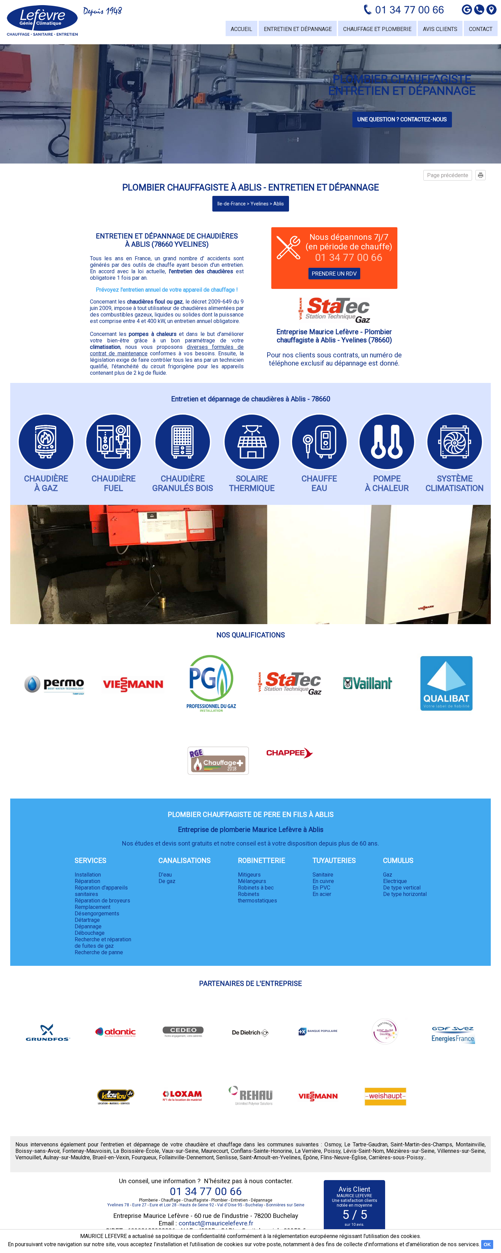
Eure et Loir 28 (163, 1205)
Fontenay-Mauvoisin (86, 1151)
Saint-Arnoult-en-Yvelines (270, 1157)
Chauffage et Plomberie (377, 29)
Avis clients (440, 29)
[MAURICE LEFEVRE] (42, 20)
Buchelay (254, 1205)
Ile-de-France (231, 203)
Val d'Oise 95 (229, 1205)
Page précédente (447, 175)
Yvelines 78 (118, 1205)
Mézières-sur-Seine (410, 1151)
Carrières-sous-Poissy (396, 1157)
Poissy (332, 1151)
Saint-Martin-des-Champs (421, 1144)
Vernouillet (28, 1157)
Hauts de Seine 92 (197, 1205)
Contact (480, 29)
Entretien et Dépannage (298, 29)
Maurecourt (214, 1151)
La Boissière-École (136, 1151)
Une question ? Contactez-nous (402, 119)
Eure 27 (139, 1205)
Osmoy (332, 1144)
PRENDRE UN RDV (334, 273)
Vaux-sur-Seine (180, 1151)
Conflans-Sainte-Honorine (261, 1151)
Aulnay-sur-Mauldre (66, 1157)
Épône (310, 1157)
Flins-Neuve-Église (343, 1157)
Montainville (470, 1144)
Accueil (241, 29)
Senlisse (226, 1157)
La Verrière (308, 1151)
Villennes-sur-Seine (461, 1151)
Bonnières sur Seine (285, 1205)
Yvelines (259, 203)
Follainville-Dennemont (186, 1157)
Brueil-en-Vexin (110, 1157)
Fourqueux (144, 1157)
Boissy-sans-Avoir (37, 1151)
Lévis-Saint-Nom (363, 1151)
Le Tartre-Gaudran (366, 1144)
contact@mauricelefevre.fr (216, 1223)
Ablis (278, 203)
